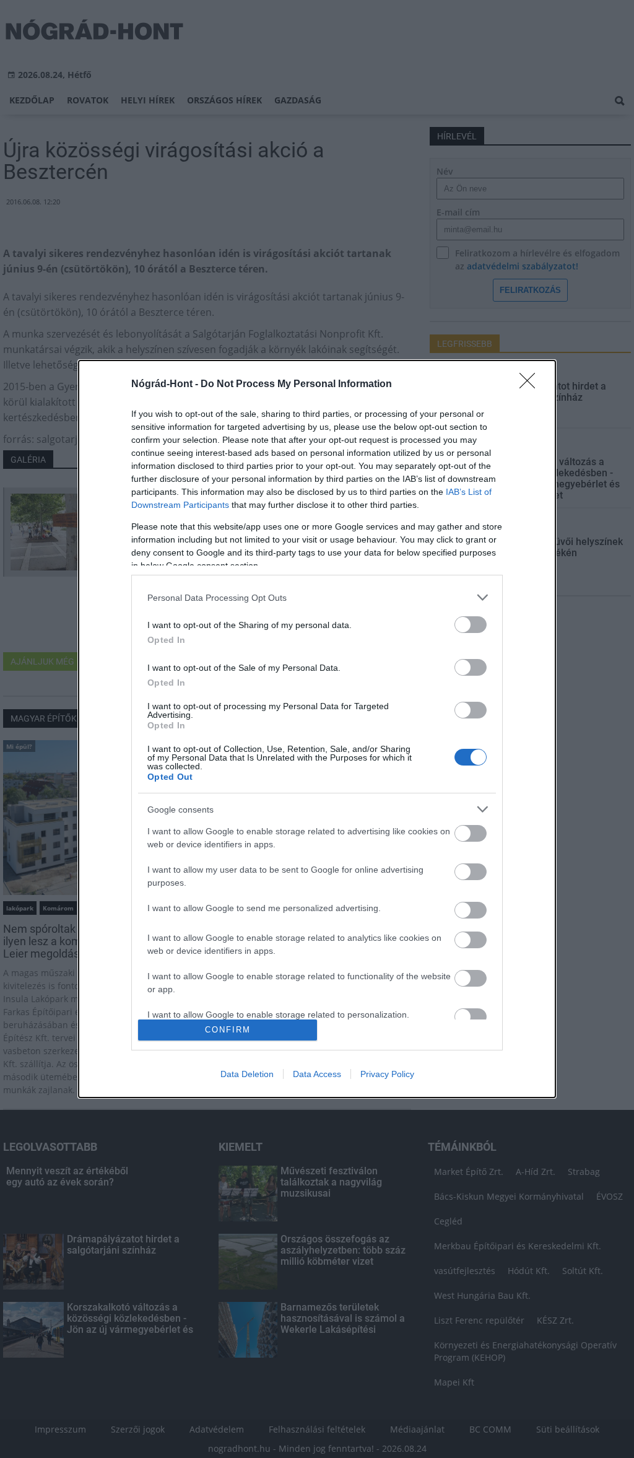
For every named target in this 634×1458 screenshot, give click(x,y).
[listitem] (317, 597)
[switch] (470, 624)
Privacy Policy (387, 1074)
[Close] (531, 384)
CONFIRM (228, 1029)
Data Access (317, 1074)
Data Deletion (247, 1074)
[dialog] (317, 728)
